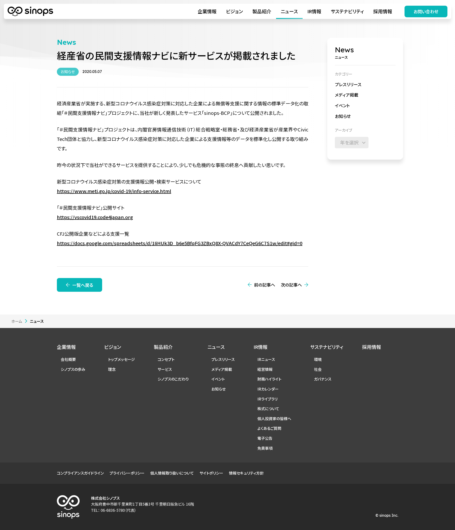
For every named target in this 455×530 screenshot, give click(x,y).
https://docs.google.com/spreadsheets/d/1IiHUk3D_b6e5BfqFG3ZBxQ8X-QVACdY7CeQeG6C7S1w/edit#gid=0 (179, 243)
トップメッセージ (121, 359)
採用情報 (382, 11)
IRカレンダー (268, 389)
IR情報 (314, 11)
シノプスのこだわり (173, 379)
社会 (318, 369)
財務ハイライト (269, 379)
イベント (342, 105)
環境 (318, 359)
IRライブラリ (267, 399)
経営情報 (265, 369)
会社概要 (68, 359)
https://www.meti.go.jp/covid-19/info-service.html (114, 191)
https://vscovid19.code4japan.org (95, 217)
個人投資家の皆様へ (274, 418)
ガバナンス (322, 379)
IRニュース (266, 359)
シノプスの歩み (73, 369)
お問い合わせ (426, 11)
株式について (268, 408)
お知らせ (343, 116)
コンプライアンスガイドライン (80, 473)
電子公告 (265, 438)
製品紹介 (261, 11)
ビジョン (234, 11)
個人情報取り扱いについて (172, 473)
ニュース (289, 11)
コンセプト (166, 359)
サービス (165, 369)
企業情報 (207, 11)
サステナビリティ (347, 11)
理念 (112, 369)
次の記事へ (291, 285)
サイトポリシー (211, 473)
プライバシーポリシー (127, 473)
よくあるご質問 (269, 428)
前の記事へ (264, 285)
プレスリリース (348, 84)
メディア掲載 (346, 95)
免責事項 (265, 448)
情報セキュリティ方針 (246, 473)
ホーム (16, 321)
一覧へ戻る (82, 285)
